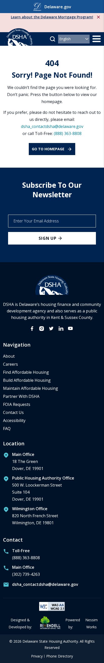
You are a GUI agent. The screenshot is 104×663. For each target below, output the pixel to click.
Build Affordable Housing (27, 380)
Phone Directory (59, 656)
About (9, 356)
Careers (10, 364)
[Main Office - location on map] (23, 462)
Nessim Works (91, 623)
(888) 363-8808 (68, 133)
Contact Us (13, 412)
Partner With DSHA (21, 396)
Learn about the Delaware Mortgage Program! (52, 17)
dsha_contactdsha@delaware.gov (52, 126)
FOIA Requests (16, 404)
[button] (52, 39)
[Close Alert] (98, 17)
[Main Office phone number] (21, 572)
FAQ (7, 428)
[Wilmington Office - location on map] (30, 517)
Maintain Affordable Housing (30, 388)
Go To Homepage (48, 149)
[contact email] (40, 585)
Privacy (37, 656)
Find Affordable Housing (26, 372)
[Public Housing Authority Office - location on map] (38, 490)
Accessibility (14, 420)
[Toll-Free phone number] (21, 555)
